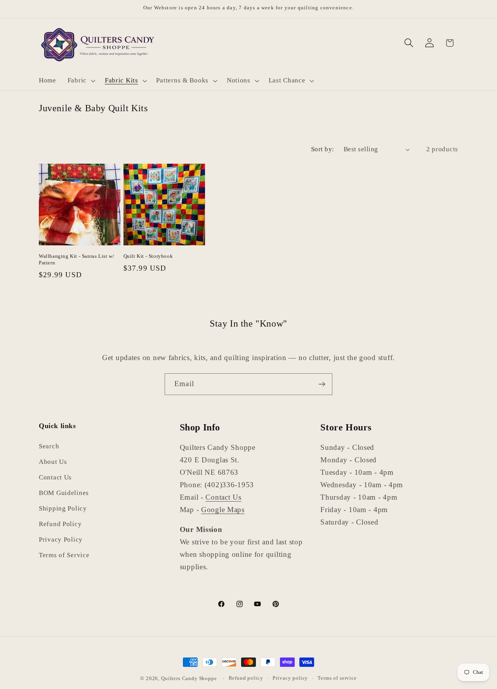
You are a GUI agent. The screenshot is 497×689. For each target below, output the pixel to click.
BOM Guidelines (64, 493)
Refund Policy (60, 524)
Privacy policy (290, 678)
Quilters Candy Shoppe (189, 678)
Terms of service (337, 678)
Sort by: (322, 149)
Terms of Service (64, 555)
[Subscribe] (321, 384)
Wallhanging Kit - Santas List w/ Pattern (76, 259)
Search (49, 446)
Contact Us (55, 477)
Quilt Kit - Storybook (148, 256)
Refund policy (246, 678)
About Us (53, 462)
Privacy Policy (61, 540)
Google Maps (223, 509)
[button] (80, 80)
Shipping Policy (63, 508)
